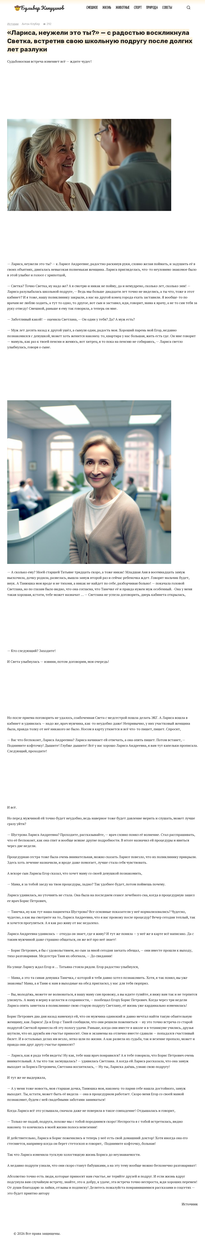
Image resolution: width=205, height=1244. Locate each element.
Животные (123, 8)
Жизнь (106, 8)
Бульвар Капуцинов (42, 8)
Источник (190, 1204)
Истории (13, 24)
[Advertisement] (102, 91)
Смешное (92, 8)
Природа (152, 8)
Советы (167, 8)
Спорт (138, 8)
